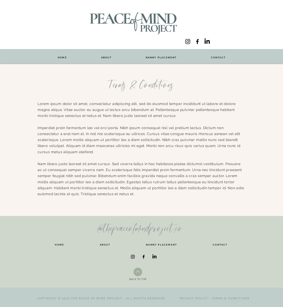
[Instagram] (187, 41)
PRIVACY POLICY (194, 298)
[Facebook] (197, 41)
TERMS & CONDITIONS (230, 298)
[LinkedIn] (207, 41)
